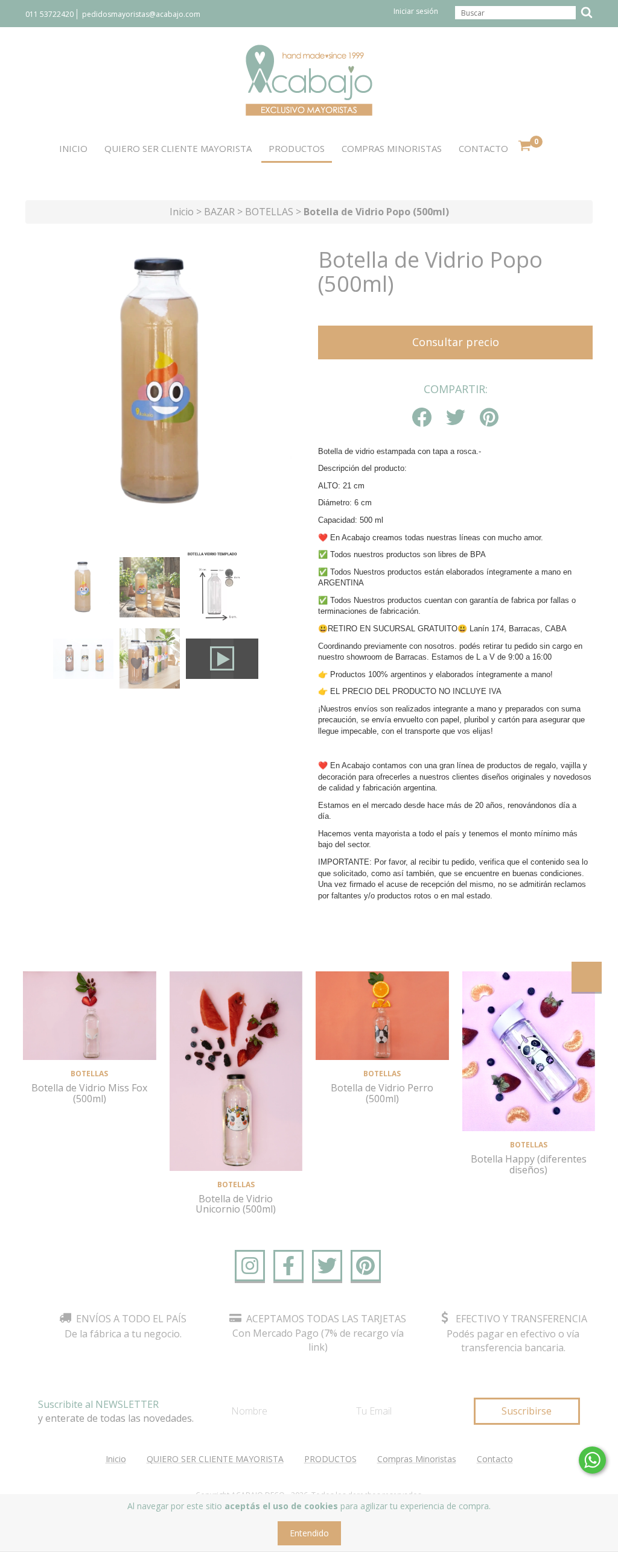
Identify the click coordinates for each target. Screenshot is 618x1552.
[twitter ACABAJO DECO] (327, 1265)
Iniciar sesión (415, 11)
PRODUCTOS (297, 148)
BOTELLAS (269, 211)
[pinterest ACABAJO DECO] (366, 1265)
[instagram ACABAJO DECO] (250, 1265)
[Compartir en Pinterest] (489, 418)
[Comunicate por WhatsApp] (592, 1460)
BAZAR (219, 211)
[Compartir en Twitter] (455, 418)
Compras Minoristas (392, 148)
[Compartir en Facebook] (422, 418)
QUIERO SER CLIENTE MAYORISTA (178, 148)
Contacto (483, 148)
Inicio (73, 148)
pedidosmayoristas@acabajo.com (141, 14)
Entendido (309, 1533)
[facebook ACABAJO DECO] (288, 1265)
